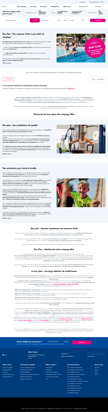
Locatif (34, 20)
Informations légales (25, 372)
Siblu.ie (96, 372)
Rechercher (99, 20)
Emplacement (45, 20)
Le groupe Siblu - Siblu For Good (53, 374)
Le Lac (67, 320)
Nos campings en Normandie (74, 388)
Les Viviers (56, 284)
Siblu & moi (66, 6)
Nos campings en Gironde (73, 376)
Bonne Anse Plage (73, 284)
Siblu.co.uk (97, 367)
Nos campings (21, 6)
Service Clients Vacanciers (52, 372)
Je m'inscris (82, 342)
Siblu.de (96, 370)
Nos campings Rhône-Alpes (73, 390)
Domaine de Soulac (87, 318)
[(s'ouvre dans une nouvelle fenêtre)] (89, 354)
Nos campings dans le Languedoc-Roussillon (77, 381)
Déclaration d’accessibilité (26, 370)
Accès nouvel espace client (52, 376)
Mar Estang (63, 284)
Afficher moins (7, 63)
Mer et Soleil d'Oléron (25, 320)
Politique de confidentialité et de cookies (29, 374)
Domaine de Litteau (66, 318)
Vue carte (9, 79)
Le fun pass (5, 372)
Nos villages (48, 370)
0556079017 (71, 88)
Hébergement (55, 6)
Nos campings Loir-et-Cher (73, 386)
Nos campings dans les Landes (74, 379)
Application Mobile (7, 370)
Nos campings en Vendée (73, 372)
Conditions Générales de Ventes (27, 367)
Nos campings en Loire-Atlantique (75, 370)
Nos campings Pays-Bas (72, 392)
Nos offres (43, 6)
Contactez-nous (49, 367)
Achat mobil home (94, 2)
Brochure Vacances (7, 376)
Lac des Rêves (44, 320)
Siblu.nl (96, 374)
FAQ (47, 379)
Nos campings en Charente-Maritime (76, 374)
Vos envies (33, 6)
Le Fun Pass (82, 2)
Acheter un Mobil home (8, 374)
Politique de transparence (26, 376)
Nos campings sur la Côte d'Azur (74, 383)
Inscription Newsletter (8, 367)
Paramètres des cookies (25, 379)
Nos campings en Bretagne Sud (74, 367)
